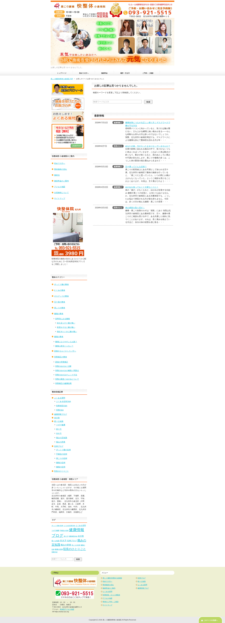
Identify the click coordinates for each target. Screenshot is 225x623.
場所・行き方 (125, 73)
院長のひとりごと (61, 471)
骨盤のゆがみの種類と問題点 (67, 370)
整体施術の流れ (60, 169)
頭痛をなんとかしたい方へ (65, 351)
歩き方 (59, 433)
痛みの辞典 (60, 442)
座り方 (59, 429)
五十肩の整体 (59, 302)
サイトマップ (59, 198)
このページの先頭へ (211, 620)
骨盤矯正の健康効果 (63, 383)
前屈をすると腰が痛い (66, 327)
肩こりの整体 (59, 308)
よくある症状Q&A (63, 401)
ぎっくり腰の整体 (61, 284)
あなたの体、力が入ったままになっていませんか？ (147, 146)
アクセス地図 (59, 187)
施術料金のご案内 (61, 181)
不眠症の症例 (61, 454)
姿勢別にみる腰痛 (62, 319)
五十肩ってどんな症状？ (136, 166)
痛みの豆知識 (61, 438)
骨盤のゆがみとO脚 (63, 366)
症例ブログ (58, 446)
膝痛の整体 (58, 337)
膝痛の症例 (60, 467)
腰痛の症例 (60, 463)
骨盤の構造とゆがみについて (67, 379)
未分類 (57, 418)
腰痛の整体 (58, 314)
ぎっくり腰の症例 (63, 450)
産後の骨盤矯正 (61, 362)
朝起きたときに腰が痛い (67, 332)
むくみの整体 (59, 290)
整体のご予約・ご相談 (110, 602)
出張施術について (61, 193)
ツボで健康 (60, 425)
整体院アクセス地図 (67, 609)
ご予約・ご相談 (148, 73)
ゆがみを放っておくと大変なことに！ (141, 187)
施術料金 (104, 73)
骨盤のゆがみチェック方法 (66, 375)
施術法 (57, 175)
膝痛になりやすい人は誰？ (66, 342)
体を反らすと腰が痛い (66, 323)
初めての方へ (84, 73)
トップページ (62, 73)
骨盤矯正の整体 (60, 357)
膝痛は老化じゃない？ (64, 346)
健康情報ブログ (60, 414)
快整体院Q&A (61, 406)
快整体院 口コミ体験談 (111, 595)
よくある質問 (59, 398)
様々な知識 (58, 421)
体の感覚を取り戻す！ (135, 207)
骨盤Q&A (60, 410)
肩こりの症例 (61, 458)
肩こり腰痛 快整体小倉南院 (112, 578)
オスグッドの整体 (61, 296)
